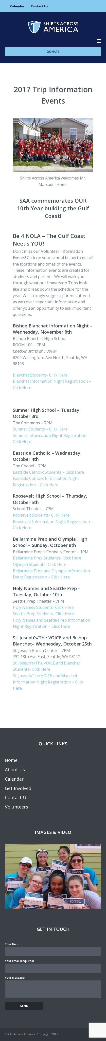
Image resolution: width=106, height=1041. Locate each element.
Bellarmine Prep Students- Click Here (47, 558)
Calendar (17, 6)
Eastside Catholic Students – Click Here (48, 472)
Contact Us (39, 6)
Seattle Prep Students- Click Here (43, 613)
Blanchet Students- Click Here (40, 375)
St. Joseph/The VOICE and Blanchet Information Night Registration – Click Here (48, 682)
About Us (15, 769)
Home (11, 760)
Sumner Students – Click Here (40, 429)
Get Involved (18, 788)
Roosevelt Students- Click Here (41, 515)
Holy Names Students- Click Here (43, 607)
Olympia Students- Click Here (39, 564)
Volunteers (16, 807)
